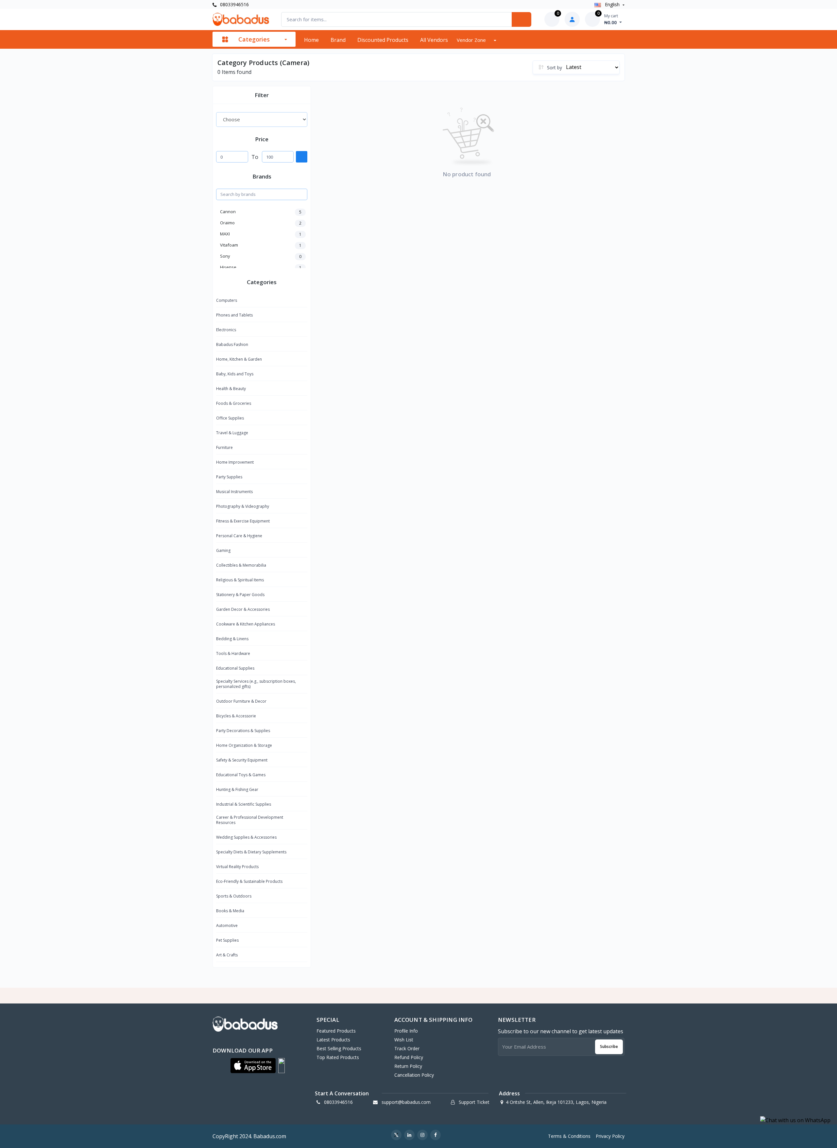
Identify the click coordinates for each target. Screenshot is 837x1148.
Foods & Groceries (233, 403)
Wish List (403, 1040)
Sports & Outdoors (233, 896)
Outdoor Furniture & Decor (241, 701)
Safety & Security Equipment (241, 760)
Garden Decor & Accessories (243, 609)
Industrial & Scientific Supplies (243, 804)
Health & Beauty (231, 388)
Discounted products (382, 39)
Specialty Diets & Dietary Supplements (251, 852)
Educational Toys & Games (240, 775)
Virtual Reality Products (237, 866)
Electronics (226, 330)
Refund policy (408, 1057)
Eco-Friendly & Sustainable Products (249, 881)
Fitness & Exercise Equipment (243, 521)
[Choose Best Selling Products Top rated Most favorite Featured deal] (261, 119)
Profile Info (406, 1031)
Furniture (224, 447)
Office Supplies (230, 418)
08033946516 (234, 4)
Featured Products (336, 1031)
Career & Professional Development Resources (249, 819)
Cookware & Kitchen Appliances (245, 624)
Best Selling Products (338, 1048)
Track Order (406, 1048)
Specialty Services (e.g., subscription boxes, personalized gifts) (256, 683)
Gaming (223, 550)
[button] (253, 1065)
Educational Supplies (235, 668)
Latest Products (333, 1040)
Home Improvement (235, 462)
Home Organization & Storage (244, 745)
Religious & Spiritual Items (240, 580)
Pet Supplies (227, 940)
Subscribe (609, 1046)
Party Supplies (229, 477)
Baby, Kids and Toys (234, 374)
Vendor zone (472, 40)
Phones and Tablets (234, 315)
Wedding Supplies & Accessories (246, 837)
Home (311, 39)
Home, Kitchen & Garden (239, 359)
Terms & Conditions (569, 1136)
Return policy (408, 1066)
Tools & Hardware (233, 653)
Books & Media (230, 911)
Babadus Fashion (232, 344)
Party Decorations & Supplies (243, 730)
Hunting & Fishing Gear (237, 789)
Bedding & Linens (232, 639)
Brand (338, 39)
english (612, 4)
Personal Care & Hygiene (239, 536)
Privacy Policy (610, 1136)
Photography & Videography (242, 506)
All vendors (434, 39)
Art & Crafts (227, 955)
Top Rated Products (337, 1057)
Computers (226, 300)
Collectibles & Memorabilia (241, 565)
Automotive (227, 925)
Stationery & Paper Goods (240, 594)
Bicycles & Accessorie (236, 716)
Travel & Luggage (232, 433)
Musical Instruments (234, 491)
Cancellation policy (414, 1075)
